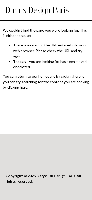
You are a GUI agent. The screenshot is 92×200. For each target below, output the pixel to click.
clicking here (71, 76)
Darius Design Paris (37, 10)
